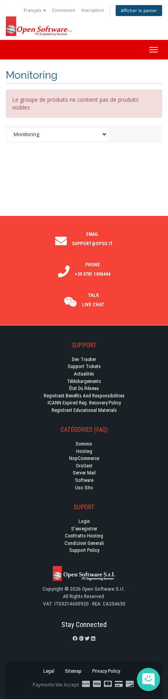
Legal (48, 671)
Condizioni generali (84, 543)
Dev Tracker (84, 359)
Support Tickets (84, 366)
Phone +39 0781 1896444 (92, 269)
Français (33, 10)
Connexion (63, 10)
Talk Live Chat (93, 300)
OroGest (84, 466)
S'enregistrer (84, 529)
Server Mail (84, 473)
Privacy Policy (106, 671)
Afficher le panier (139, 10)
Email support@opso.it (92, 239)
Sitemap (73, 671)
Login (84, 521)
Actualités (84, 374)
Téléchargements (84, 381)
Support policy (84, 550)
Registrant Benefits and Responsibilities (84, 396)
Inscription (92, 10)
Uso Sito (84, 488)
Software (84, 480)
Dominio (84, 444)
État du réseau (84, 388)
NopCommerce (84, 458)
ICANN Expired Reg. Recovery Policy (84, 403)
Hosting (84, 451)
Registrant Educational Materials (84, 410)
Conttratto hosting (84, 536)
